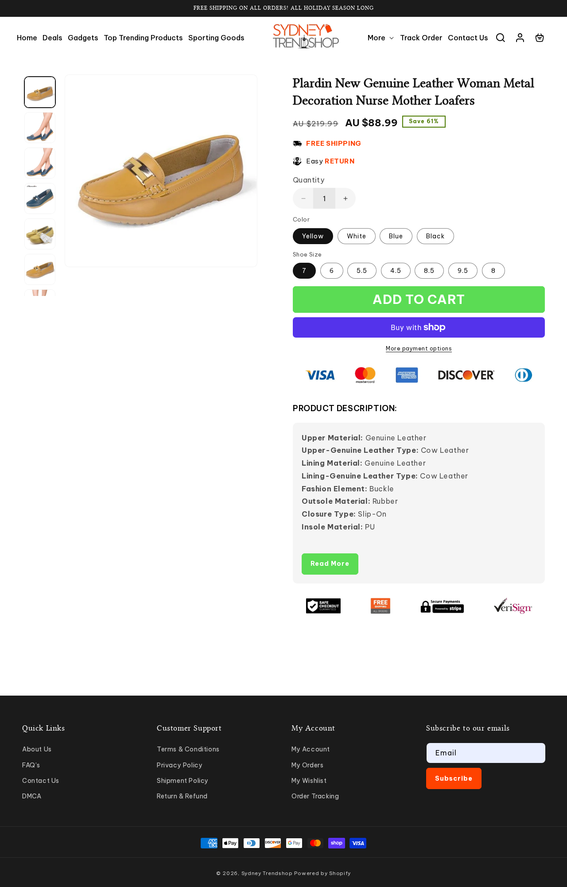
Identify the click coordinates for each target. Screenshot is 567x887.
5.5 (362, 271)
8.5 (429, 271)
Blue (396, 236)
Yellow (313, 236)
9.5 (463, 271)
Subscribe (454, 778)
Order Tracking (315, 796)
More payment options (419, 348)
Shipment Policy (183, 781)
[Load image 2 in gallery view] (39, 127)
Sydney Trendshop (267, 873)
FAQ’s (31, 765)
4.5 (395, 271)
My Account (310, 749)
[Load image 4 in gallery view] (39, 198)
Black (435, 236)
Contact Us (40, 781)
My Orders (307, 765)
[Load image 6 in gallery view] (39, 269)
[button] (381, 38)
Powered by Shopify (322, 873)
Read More (330, 564)
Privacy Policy (179, 765)
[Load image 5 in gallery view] (39, 233)
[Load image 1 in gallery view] (39, 92)
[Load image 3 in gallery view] (39, 163)
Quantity (308, 179)
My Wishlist (309, 781)
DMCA (31, 796)
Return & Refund (182, 796)
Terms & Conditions (188, 749)
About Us (37, 749)
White (356, 236)
